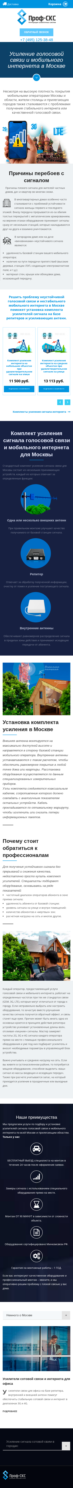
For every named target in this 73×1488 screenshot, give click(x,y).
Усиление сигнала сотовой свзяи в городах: (30, 1444)
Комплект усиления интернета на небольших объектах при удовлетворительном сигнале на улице (19, 367)
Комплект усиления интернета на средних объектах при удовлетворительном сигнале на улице (54, 366)
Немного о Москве (19, 1315)
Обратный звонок (36, 32)
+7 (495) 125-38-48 (36, 40)
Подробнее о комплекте (19, 389)
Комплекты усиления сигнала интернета (39, 411)
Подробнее (10, 1411)
